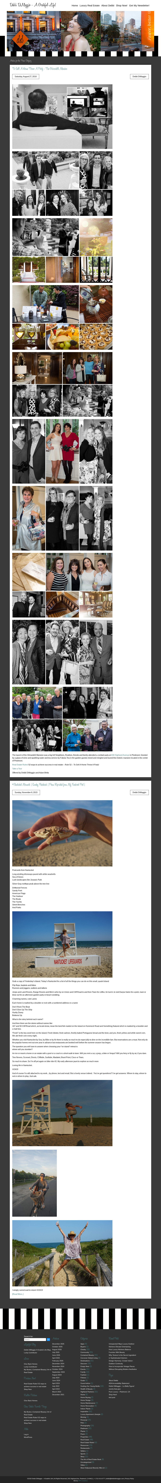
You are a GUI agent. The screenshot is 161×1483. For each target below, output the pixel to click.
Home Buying (85, 1397)
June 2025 (56, 1355)
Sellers (83, 1451)
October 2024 (57, 1369)
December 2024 (58, 1364)
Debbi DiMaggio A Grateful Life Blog (37, 1350)
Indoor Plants (85, 1409)
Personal (83, 1420)
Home (75, 5)
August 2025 (57, 1349)
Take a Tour (17, 769)
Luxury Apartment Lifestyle (90, 1414)
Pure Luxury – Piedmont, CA (119, 1392)
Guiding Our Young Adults (90, 1386)
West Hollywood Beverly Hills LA (92, 1468)
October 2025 (57, 1347)
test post (112, 1397)
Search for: (28, 1336)
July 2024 (55, 1378)
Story (82, 1457)
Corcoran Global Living (89, 1358)
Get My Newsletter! (139, 5)
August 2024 (57, 1375)
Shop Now (28, 1389)
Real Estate (84, 1440)
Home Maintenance (87, 1403)
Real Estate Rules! (20, 765)
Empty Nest (84, 1366)
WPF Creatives (83, 1481)
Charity (83, 1349)
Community (84, 1352)
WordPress (28, 1437)
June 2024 (56, 1380)
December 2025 (58, 1344)
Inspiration (84, 1411)
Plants (82, 1431)
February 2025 (57, 1361)
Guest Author (85, 1383)
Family (82, 1372)
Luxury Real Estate (90, 5)
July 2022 (55, 1386)
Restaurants (85, 1448)
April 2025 (56, 1358)
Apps (82, 1344)
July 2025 (55, 1352)
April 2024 (56, 1383)
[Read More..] (17, 1294)
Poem (82, 1434)
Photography (85, 1426)
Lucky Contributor (30, 1353)
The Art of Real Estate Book (90, 1459)
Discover (83, 1364)
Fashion (83, 1375)
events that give (115, 1389)
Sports (82, 1454)
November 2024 (58, 1366)
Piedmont (84, 1428)
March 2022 (56, 1392)
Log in (26, 1434)
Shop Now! (121, 5)
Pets (82, 1423)
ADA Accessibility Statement (119, 1383)
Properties (84, 1437)
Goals (82, 1380)
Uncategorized (85, 1462)
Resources (84, 1445)
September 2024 (58, 1372)
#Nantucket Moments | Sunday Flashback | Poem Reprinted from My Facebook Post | (48, 785)
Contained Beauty (87, 1355)
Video (82, 1465)
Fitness (83, 1378)
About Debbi (107, 5)
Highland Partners (87, 1392)
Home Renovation (87, 1406)
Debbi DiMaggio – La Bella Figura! (121, 1386)
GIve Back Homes (30, 1364)
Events (83, 1369)
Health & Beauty (86, 1389)
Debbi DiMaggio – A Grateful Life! (33, 5)
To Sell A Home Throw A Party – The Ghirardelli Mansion (39, 69)
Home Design (85, 1400)
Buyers (83, 1347)
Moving (83, 1417)
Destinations (85, 1361)
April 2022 (56, 1389)
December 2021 (58, 1395)
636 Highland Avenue (120, 755)
